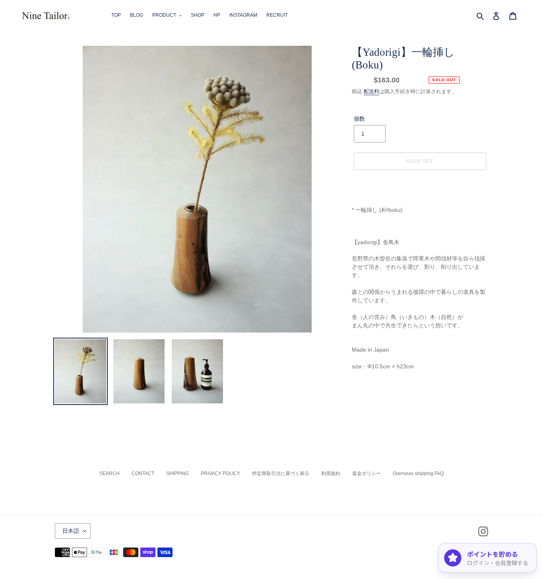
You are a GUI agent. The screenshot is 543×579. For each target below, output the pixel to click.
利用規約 (330, 473)
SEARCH (109, 473)
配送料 (371, 91)
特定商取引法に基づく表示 (280, 473)
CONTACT (143, 473)
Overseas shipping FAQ (418, 473)
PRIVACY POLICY (220, 473)
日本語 (70, 531)
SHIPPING (177, 473)
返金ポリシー (366, 473)
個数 (359, 118)
